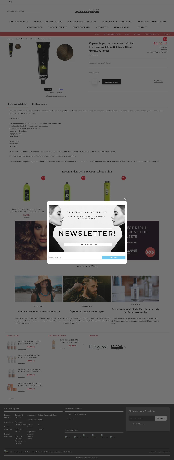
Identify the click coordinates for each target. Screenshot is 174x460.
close (125, 199)
